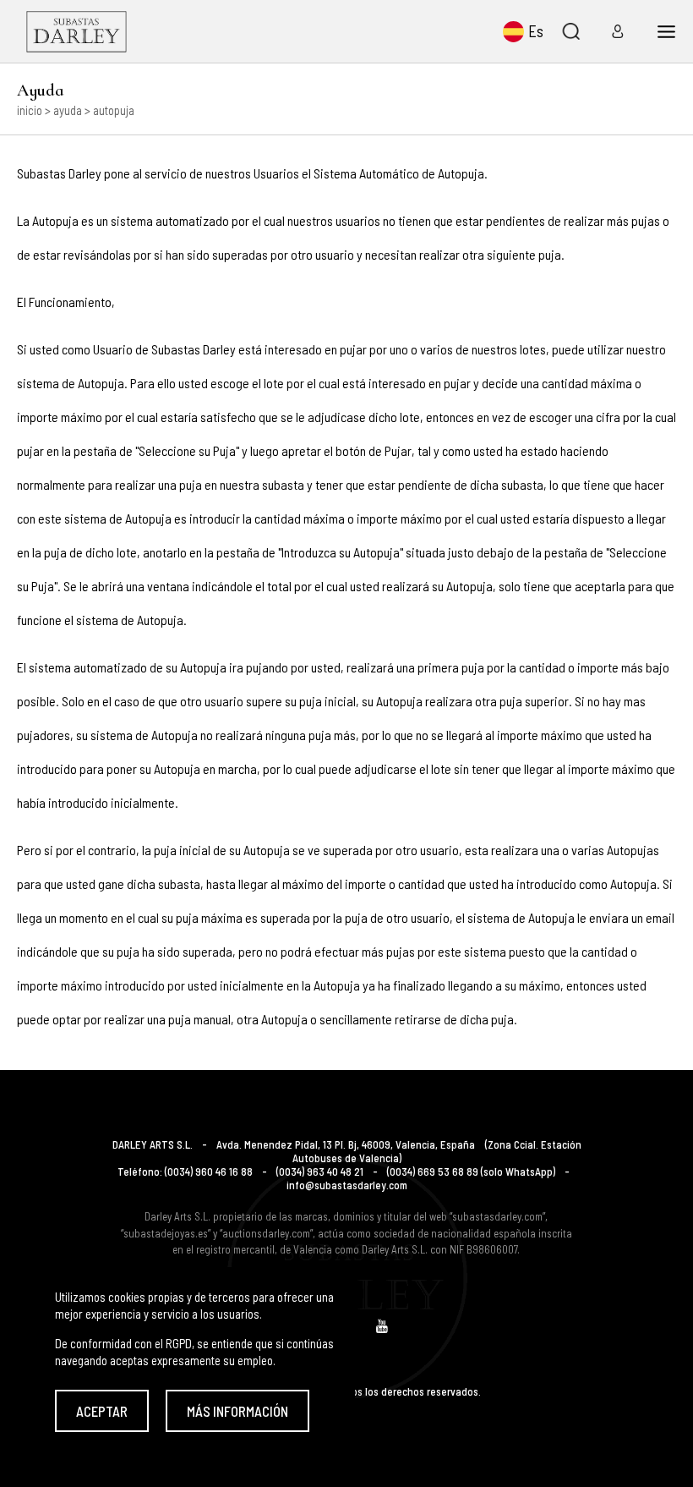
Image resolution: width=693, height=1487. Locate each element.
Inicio (29, 110)
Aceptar (102, 1410)
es (535, 31)
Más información (237, 1410)
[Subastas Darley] (76, 31)
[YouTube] (382, 1326)
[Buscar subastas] (570, 31)
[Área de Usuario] (612, 31)
